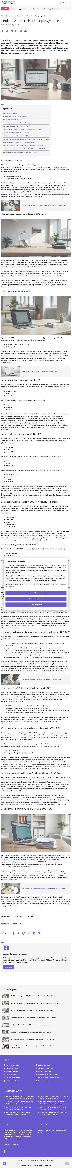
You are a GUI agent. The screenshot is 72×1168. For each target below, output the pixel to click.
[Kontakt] (63, 2)
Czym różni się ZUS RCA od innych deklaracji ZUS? (20, 142)
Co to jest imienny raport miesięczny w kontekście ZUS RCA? (23, 145)
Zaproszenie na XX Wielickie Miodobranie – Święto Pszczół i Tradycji (53, 1113)
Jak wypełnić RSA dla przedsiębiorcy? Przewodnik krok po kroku (43, 888)
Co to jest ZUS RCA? (10, 113)
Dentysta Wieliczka (12, 1065)
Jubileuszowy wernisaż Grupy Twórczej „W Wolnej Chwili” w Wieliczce (54, 1097)
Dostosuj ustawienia (36, 599)
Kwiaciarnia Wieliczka (45, 1068)
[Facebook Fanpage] (60, 2)
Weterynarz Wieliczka (13, 1071)
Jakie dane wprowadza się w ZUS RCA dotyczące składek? (22, 129)
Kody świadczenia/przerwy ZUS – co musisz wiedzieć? (40, 371)
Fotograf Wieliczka (44, 1071)
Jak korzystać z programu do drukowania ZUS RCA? (20, 152)
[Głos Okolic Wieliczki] (8, 3)
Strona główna (5, 16)
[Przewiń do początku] (67, 1163)
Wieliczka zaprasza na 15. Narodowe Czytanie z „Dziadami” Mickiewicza (52, 1103)
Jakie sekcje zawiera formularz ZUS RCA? (16, 126)
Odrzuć (36, 593)
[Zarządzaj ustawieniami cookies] (4, 1163)
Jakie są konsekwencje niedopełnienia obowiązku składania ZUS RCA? (26, 139)
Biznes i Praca (16, 16)
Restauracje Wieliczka (13, 1081)
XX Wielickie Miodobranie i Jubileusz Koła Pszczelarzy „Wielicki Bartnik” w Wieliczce (20, 1097)
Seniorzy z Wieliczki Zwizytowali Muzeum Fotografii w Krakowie (53, 1108)
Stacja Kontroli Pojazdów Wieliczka (50, 1077)
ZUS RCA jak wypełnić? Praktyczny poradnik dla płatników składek (44, 205)
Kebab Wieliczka (43, 1081)
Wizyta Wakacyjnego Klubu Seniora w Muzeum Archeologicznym (18, 1108)
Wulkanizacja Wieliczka (14, 1077)
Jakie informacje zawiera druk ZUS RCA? (16, 123)
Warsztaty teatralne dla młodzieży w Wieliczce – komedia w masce (18, 1113)
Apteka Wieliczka (44, 1065)
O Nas (27, 1160)
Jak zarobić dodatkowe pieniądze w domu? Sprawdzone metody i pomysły (35, 1003)
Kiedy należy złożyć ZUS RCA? (13, 119)
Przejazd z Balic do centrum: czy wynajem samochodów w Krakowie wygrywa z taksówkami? (37, 1046)
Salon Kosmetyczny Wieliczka (48, 1074)
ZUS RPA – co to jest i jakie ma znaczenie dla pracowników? (41, 679)
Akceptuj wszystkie (36, 605)
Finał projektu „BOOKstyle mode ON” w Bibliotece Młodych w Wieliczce (19, 1103)
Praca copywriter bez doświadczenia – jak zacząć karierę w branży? (33, 1017)
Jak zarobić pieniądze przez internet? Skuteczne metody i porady (32, 1010)
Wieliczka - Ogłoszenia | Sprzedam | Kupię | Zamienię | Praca (44, 9)
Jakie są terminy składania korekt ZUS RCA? (17, 136)
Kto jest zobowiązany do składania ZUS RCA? (18, 116)
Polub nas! (8, 967)
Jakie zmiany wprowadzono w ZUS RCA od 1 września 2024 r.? (24, 149)
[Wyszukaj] (66, 3)
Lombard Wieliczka (12, 1068)
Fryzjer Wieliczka (11, 1074)
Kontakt (40, 1132)
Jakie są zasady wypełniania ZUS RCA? (16, 132)
